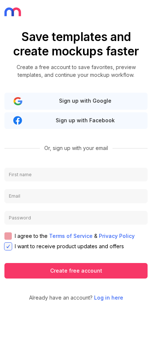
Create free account (76, 270)
